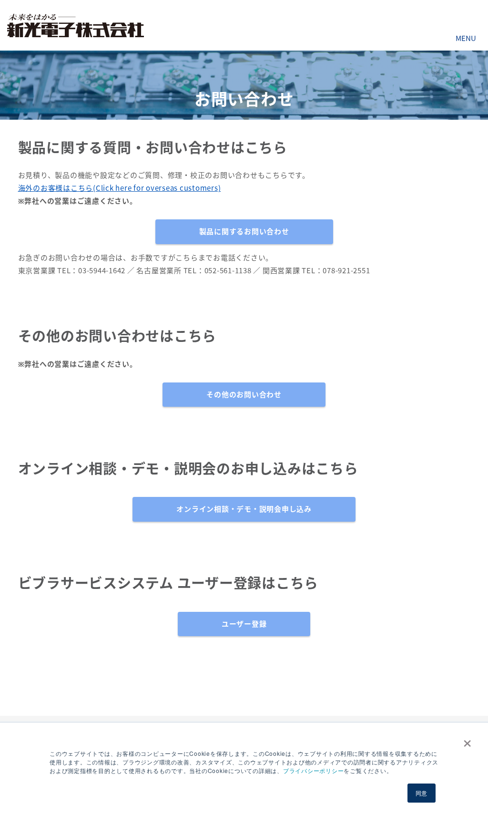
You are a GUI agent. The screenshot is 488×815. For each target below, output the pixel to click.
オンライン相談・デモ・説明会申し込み (244, 509)
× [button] (465, 740)
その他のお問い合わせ (244, 394)
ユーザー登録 (244, 624)
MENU (466, 38)
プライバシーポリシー (313, 770)
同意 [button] (422, 793)
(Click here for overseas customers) (157, 188)
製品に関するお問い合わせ (244, 231)
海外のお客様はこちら (55, 188)
